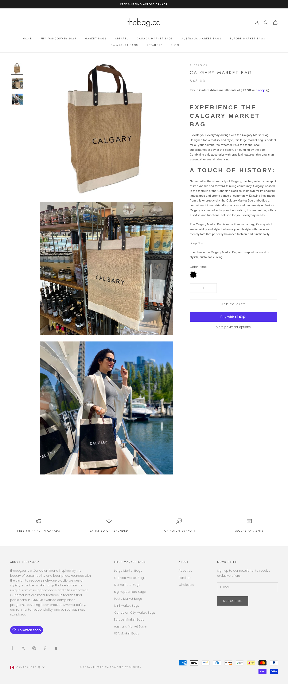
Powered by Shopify (125, 667)
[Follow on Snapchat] (56, 648)
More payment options (233, 327)
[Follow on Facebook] (12, 648)
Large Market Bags (128, 570)
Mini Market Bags (126, 605)
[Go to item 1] (17, 69)
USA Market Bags (123, 45)
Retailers (155, 45)
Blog (175, 45)
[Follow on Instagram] (34, 648)
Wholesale (186, 585)
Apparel (121, 38)
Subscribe (232, 601)
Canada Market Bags (155, 38)
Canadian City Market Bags (134, 612)
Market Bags (96, 38)
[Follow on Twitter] (23, 648)
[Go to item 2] (17, 84)
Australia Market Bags (201, 38)
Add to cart (233, 304)
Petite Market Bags (128, 599)
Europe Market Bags (247, 38)
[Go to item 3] (17, 99)
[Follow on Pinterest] (45, 648)
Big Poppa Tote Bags (130, 592)
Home (27, 38)
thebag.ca (199, 65)
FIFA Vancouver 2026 (58, 38)
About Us (185, 570)
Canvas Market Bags (129, 578)
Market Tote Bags (127, 585)
